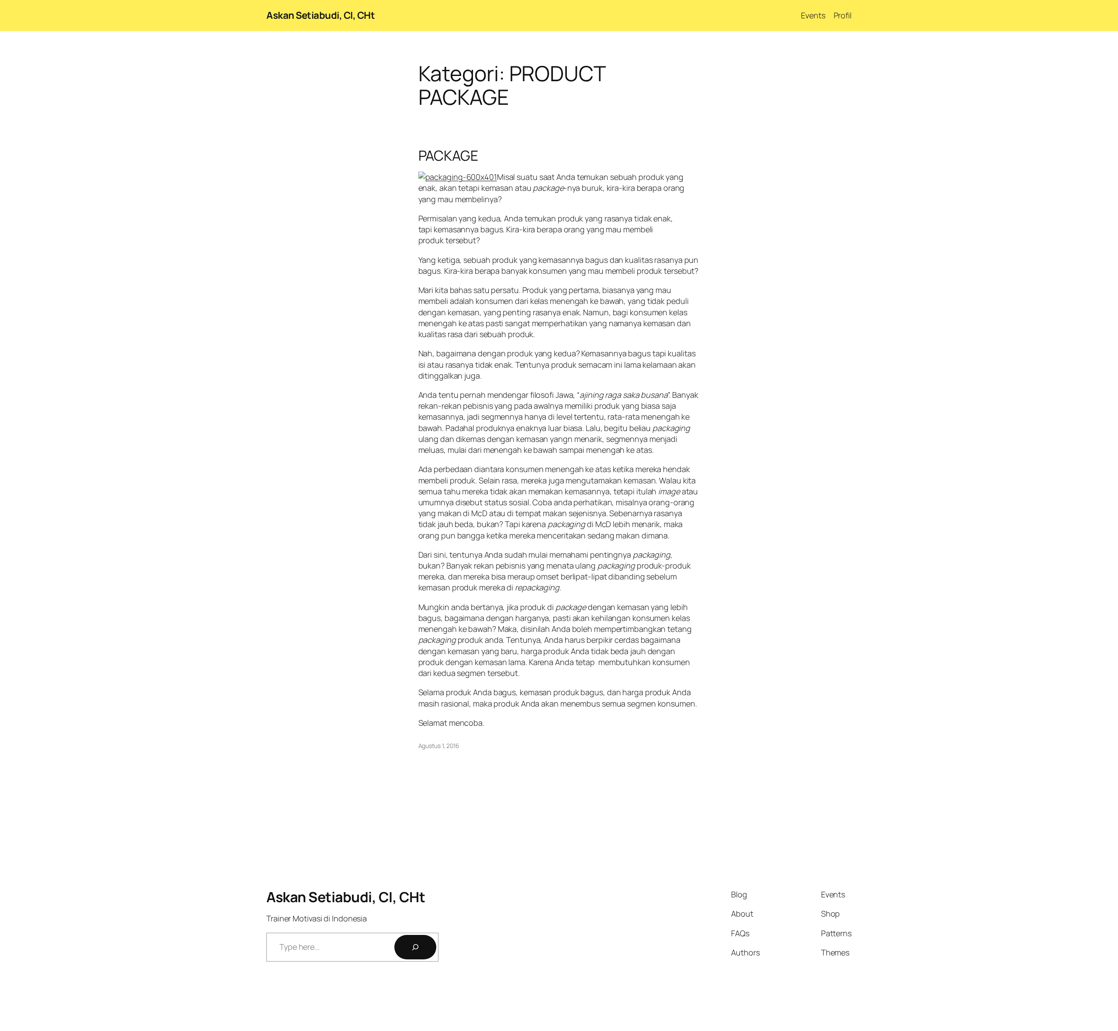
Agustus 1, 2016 (439, 745)
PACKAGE (448, 155)
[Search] (415, 947)
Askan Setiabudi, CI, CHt (320, 15)
